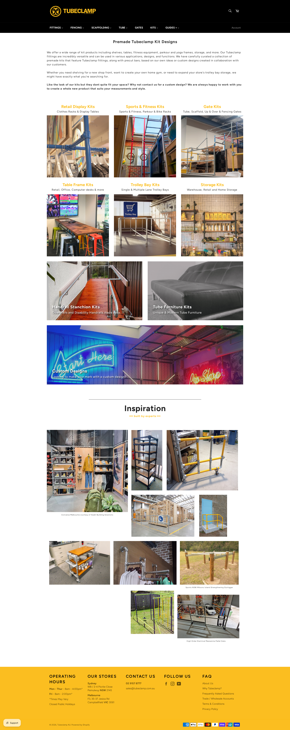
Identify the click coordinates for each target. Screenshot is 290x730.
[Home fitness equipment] (145, 176)
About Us (207, 683)
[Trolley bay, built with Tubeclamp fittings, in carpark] (145, 255)
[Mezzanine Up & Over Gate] (212, 176)
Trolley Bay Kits (145, 184)
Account (236, 27)
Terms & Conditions (213, 703)
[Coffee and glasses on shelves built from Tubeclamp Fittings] (212, 255)
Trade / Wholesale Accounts (218, 698)
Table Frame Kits (78, 184)
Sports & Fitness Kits (145, 106)
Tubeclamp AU (63, 725)
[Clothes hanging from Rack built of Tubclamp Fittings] (78, 176)
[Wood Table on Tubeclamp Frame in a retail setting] (78, 255)
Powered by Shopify (80, 725)
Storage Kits (212, 184)
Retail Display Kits (78, 106)
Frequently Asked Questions (218, 693)
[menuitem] (56, 28)
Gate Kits (212, 106)
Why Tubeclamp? (212, 688)
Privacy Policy (210, 709)
